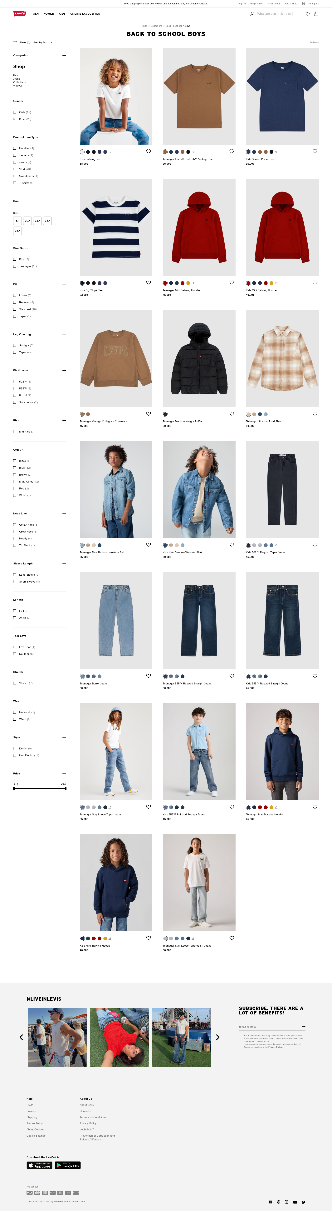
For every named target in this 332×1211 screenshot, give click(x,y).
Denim (25, 748)
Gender (18, 101)
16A (17, 230)
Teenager (28, 266)
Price (16, 773)
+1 (193, 283)
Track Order (274, 3)
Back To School (174, 26)
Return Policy (35, 1123)
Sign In (242, 3)
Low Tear (27, 646)
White (25, 495)
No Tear (26, 653)
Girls (25, 112)
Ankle (25, 617)
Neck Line (20, 513)
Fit (15, 284)
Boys (25, 119)
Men (35, 14)
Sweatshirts (28, 176)
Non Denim (29, 755)
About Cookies (35, 1129)
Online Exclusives (85, 14)
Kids (62, 14)
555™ (25, 388)
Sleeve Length (23, 563)
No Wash (27, 712)
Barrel (25, 395)
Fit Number (20, 370)
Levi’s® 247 (87, 1129)
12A (37, 220)
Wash (17, 701)
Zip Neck (27, 545)
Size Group (20, 248)
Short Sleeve (29, 581)
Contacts (85, 1111)
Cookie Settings (36, 1135)
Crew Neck (28, 531)
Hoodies (26, 148)
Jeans (16, 79)
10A (27, 220)
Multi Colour (29, 481)
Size (16, 201)
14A (47, 220)
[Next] (217, 1037)
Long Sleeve (29, 574)
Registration (256, 3)
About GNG (87, 1104)
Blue (25, 467)
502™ (25, 381)
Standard (28, 309)
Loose (25, 295)
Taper (25, 316)
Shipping (32, 1117)
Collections (156, 26)
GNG (62, 1201)
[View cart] (316, 14)
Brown (25, 474)
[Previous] (21, 1037)
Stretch (18, 671)
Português (313, 3)
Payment (32, 1111)
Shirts (25, 169)
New (15, 75)
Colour (17, 449)
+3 (110, 152)
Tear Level (20, 635)
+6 (193, 152)
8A (17, 220)
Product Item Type (25, 137)
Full (23, 610)
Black (25, 460)
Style (16, 737)
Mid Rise (27, 431)
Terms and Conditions (93, 1117)
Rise (16, 420)
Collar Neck (28, 524)
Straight (26, 345)
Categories (20, 55)
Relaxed (26, 302)
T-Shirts (26, 182)
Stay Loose (28, 402)
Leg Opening (22, 334)
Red (24, 488)
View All (17, 85)
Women (48, 14)
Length (18, 599)
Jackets (26, 155)
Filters (24, 42)
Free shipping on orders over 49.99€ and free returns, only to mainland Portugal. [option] (166, 3)
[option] (116, 96)
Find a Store (291, 3)
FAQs (30, 1104)
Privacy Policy (275, 1047)
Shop (144, 26)
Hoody (25, 538)
